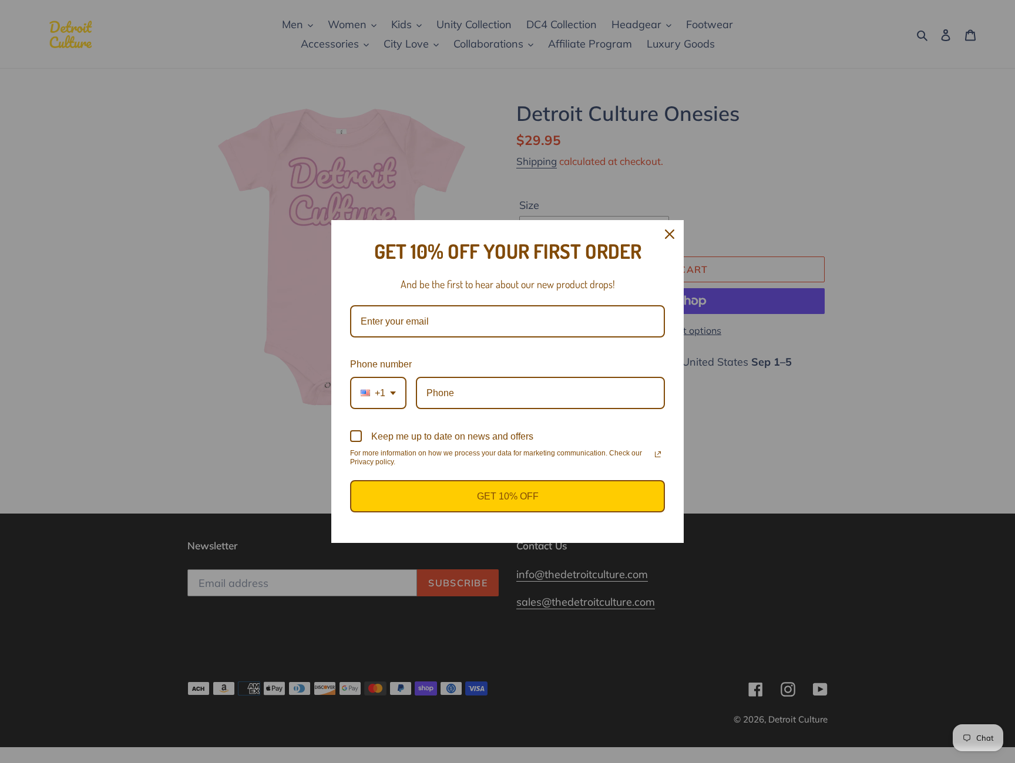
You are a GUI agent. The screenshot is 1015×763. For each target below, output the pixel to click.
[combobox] (378, 393)
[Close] (670, 234)
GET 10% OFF (508, 496)
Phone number (381, 364)
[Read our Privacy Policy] (658, 454)
